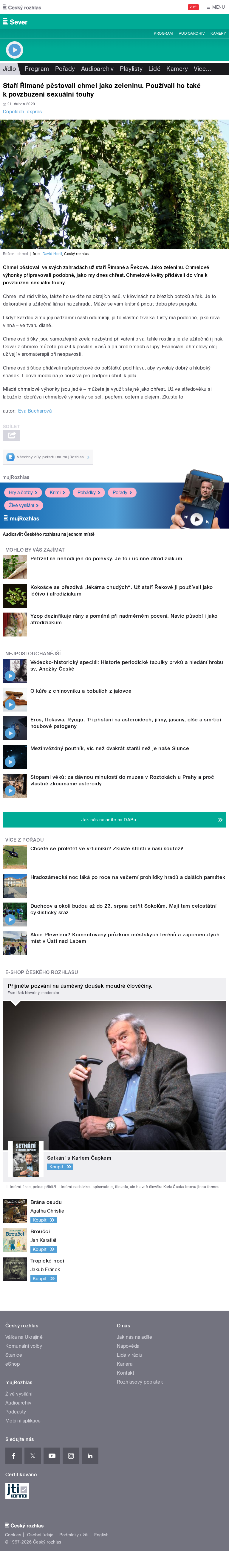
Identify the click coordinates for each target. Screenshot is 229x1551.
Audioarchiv (192, 33)
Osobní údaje (40, 1534)
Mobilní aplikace (23, 1421)
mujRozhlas (16, 477)
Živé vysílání (21, 505)
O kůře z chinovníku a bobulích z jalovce (80, 691)
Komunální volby (23, 1346)
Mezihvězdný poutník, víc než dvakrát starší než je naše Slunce (109, 748)
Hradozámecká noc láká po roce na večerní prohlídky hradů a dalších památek (127, 877)
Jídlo (9, 68)
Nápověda (128, 1346)
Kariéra (124, 1364)
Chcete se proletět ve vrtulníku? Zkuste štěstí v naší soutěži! (107, 848)
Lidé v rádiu (130, 1355)
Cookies (13, 1534)
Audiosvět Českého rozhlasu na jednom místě (49, 534)
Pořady (65, 68)
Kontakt (125, 1373)
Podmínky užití (74, 1534)
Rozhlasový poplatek (140, 1382)
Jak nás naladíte (134, 1337)
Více (203, 68)
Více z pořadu (24, 840)
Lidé (154, 68)
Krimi (55, 492)
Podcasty (15, 1412)
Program (163, 33)
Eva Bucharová (35, 411)
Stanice (13, 1355)
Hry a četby (21, 492)
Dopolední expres (22, 112)
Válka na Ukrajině (24, 1337)
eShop (12, 1364)
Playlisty (131, 68)
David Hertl (52, 254)
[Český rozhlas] (22, 7)
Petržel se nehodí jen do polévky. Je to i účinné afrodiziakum (106, 558)
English (101, 1534)
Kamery (218, 33)
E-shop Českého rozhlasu (41, 972)
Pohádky (87, 492)
